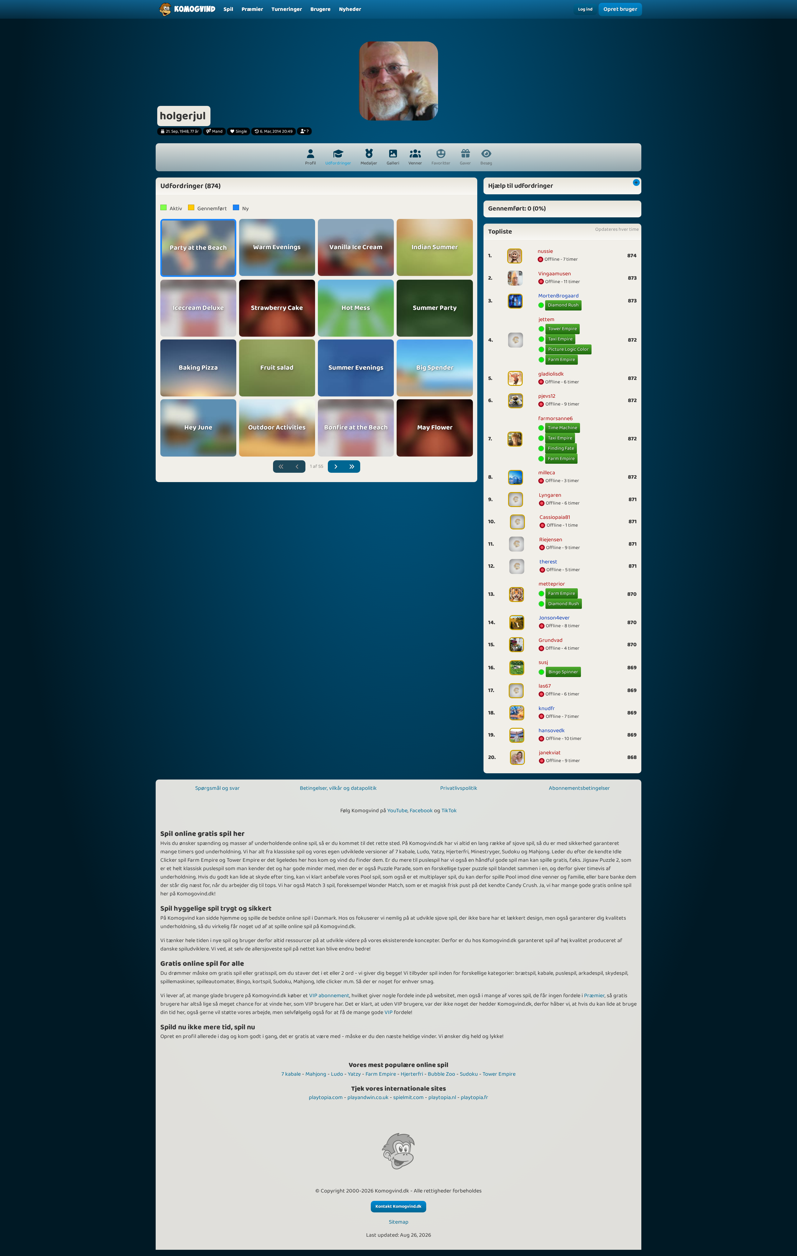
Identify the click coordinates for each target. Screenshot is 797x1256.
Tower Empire (562, 329)
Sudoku (469, 1074)
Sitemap (398, 1222)
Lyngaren (550, 495)
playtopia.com (326, 1097)
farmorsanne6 (555, 418)
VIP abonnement (329, 995)
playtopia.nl (442, 1097)
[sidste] (352, 466)
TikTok (449, 810)
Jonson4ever (554, 618)
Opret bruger (620, 9)
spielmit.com (408, 1097)
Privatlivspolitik (458, 788)
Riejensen (550, 539)
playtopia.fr (474, 1097)
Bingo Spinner (563, 672)
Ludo (337, 1074)
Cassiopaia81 (555, 517)
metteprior (552, 584)
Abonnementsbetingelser (579, 788)
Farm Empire (561, 359)
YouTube (397, 810)
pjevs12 (546, 396)
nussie (545, 251)
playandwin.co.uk (368, 1097)
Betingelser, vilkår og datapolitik (338, 788)
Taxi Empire (560, 339)
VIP (388, 1012)
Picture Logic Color (568, 349)
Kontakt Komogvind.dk (398, 1206)
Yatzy (354, 1074)
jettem (546, 319)
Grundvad (551, 640)
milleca (546, 472)
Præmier (594, 995)
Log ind (585, 9)
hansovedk (552, 730)
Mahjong (315, 1074)
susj (543, 662)
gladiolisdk (551, 374)
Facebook (421, 810)
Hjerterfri (412, 1074)
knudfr (547, 708)
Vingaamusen (554, 273)
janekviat (550, 752)
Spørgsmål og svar (217, 788)
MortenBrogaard (558, 295)
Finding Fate (561, 448)
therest (548, 561)
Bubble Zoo (441, 1074)
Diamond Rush (563, 305)
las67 (545, 686)
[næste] (336, 466)
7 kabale (291, 1074)
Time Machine (562, 428)
